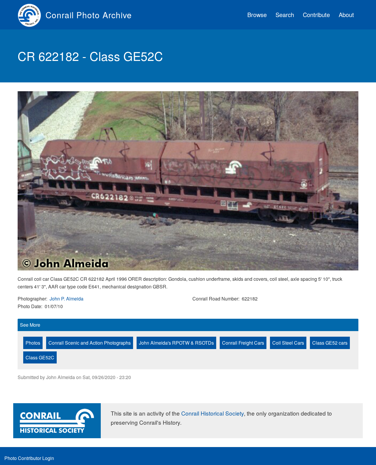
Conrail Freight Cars (243, 342)
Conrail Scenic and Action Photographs (89, 342)
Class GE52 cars (330, 342)
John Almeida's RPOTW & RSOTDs (176, 342)
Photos (33, 342)
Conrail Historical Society (212, 413)
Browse (257, 14)
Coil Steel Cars (288, 342)
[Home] (32, 14)
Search (285, 14)
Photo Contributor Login (29, 458)
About (346, 14)
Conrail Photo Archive (89, 15)
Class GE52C (40, 357)
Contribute (316, 14)
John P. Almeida (66, 298)
